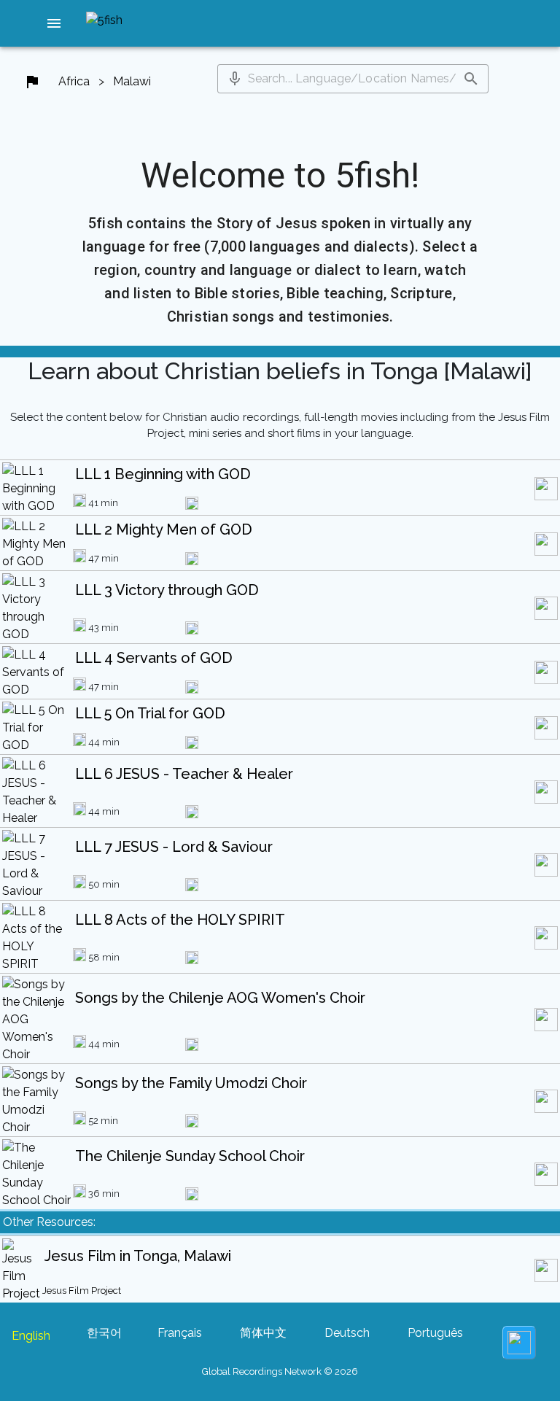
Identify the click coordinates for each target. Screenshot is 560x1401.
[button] (54, 23)
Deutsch (347, 1333)
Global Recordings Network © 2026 (280, 1371)
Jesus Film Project (81, 1290)
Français (180, 1333)
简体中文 (263, 1333)
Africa (74, 81)
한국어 (104, 1333)
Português (435, 1333)
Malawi (132, 81)
